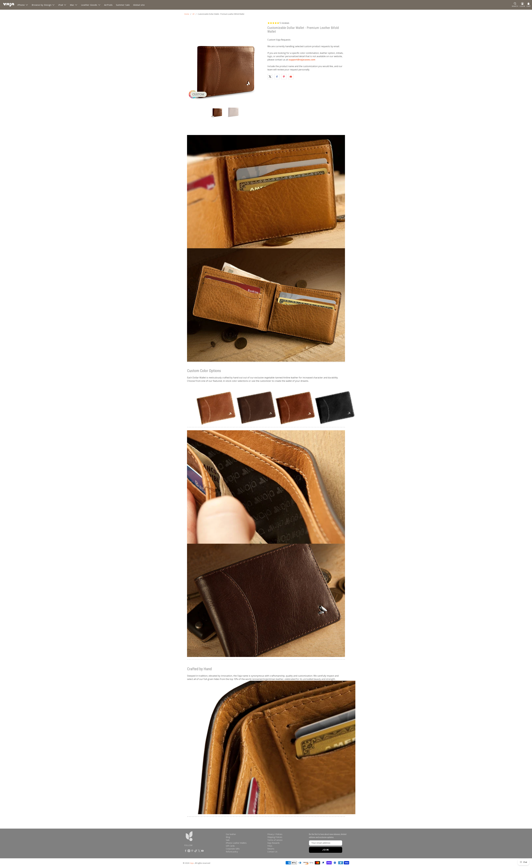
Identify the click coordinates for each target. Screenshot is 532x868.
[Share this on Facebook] (277, 76)
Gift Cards (230, 845)
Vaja (192, 863)
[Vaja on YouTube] (202, 851)
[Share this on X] (270, 76)
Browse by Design (42, 4)
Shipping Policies (274, 837)
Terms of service (274, 840)
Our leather (231, 834)
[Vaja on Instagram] (189, 851)
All (193, 14)
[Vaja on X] (199, 851)
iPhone (21, 4)
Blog (228, 837)
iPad (60, 4)
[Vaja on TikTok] (195, 851)
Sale (228, 840)
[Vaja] (8, 5)
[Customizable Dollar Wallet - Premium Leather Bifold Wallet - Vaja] (224, 61)
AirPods (108, 4)
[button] (515, 5)
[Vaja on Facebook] (185, 851)
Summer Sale (123, 4)
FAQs (269, 845)
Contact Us (272, 851)
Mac (72, 4)
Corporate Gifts (233, 848)
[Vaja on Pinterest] (192, 851)
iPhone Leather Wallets (236, 843)
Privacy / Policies (274, 834)
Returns (270, 848)
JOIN (325, 849)
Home (186, 14)
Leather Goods (89, 4)
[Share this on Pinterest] (284, 76)
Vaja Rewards (273, 843)
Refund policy (232, 851)
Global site (139, 4)
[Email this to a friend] (290, 76)
